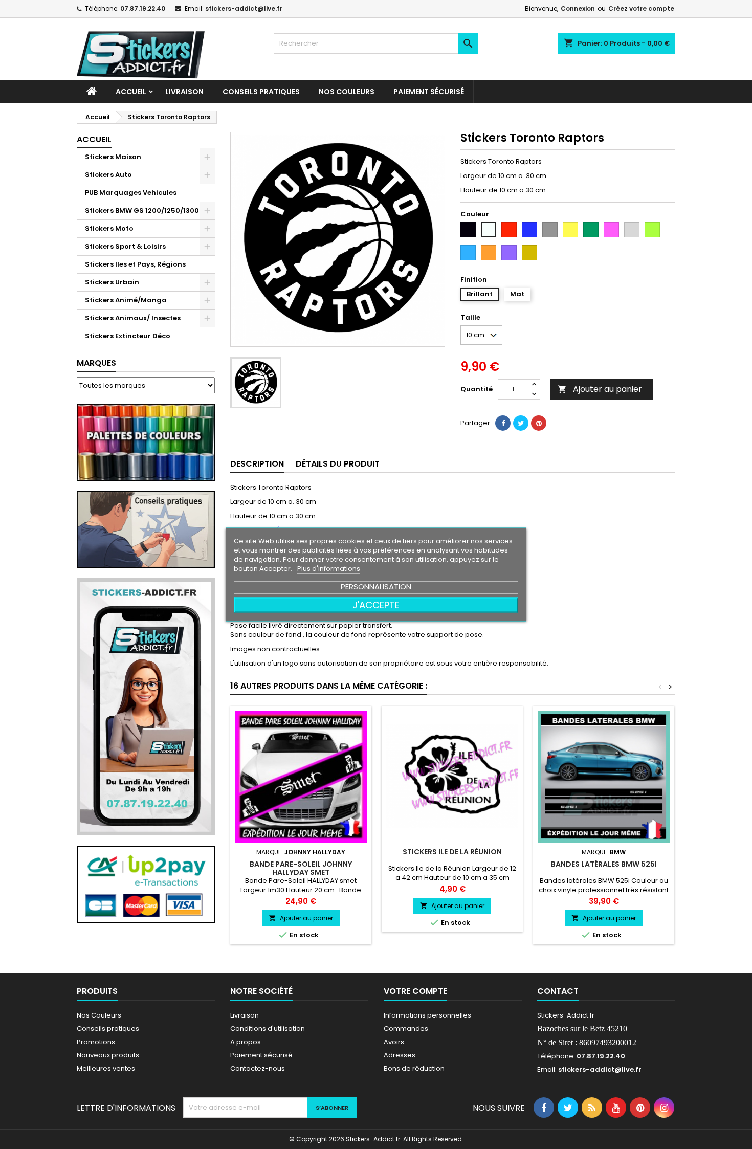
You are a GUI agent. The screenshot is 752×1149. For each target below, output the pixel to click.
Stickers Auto (108, 175)
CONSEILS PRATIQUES (261, 91)
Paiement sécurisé (428, 91)
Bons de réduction (414, 1068)
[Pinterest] (538, 423)
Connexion (578, 8)
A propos (245, 1042)
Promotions (96, 1042)
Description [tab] (257, 464)
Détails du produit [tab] (338, 464)
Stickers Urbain (112, 282)
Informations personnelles (427, 1015)
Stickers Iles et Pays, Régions (135, 264)
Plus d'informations (328, 568)
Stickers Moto (109, 228)
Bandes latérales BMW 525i (604, 864)
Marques (96, 363)
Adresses (399, 1055)
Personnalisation (376, 586)
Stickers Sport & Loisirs (125, 246)
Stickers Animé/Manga (126, 300)
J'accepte (376, 605)
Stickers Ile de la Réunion (452, 852)
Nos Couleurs (346, 91)
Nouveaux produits (108, 1055)
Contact (558, 991)
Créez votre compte (641, 8)
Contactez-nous (257, 1068)
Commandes (406, 1028)
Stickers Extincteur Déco (127, 336)
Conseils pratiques (108, 1028)
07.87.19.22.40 (142, 8)
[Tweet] (520, 423)
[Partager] (503, 423)
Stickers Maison (113, 157)
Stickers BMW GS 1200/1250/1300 (142, 210)
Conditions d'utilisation (267, 1028)
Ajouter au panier (600, 389)
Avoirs (394, 1042)
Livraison (184, 91)
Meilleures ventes (106, 1068)
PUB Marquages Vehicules (130, 192)
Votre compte (415, 991)
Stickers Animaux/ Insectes (133, 318)
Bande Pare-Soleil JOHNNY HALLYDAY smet (301, 868)
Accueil (131, 91)
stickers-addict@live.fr (243, 8)
